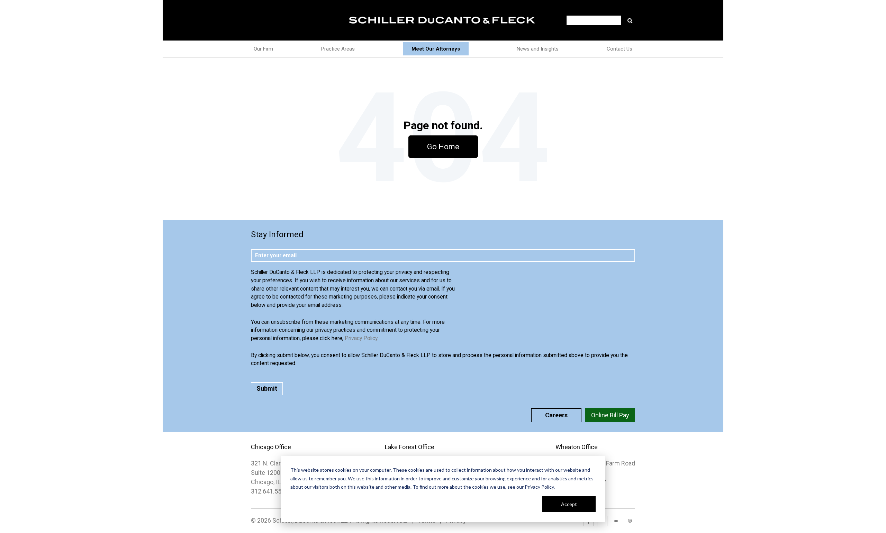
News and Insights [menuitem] (538, 49)
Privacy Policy (361, 338)
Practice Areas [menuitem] (338, 49)
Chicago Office (271, 447)
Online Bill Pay (610, 415)
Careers (556, 415)
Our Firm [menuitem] (263, 49)
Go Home (443, 146)
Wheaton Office (576, 447)
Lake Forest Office (409, 447)
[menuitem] (435, 49)
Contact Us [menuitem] (619, 49)
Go (630, 20)
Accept (569, 504)
